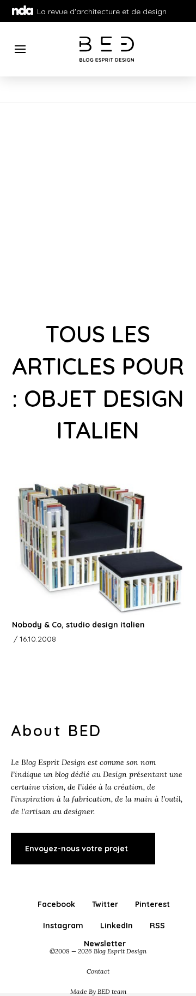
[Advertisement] (98, 207)
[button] (20, 49)
